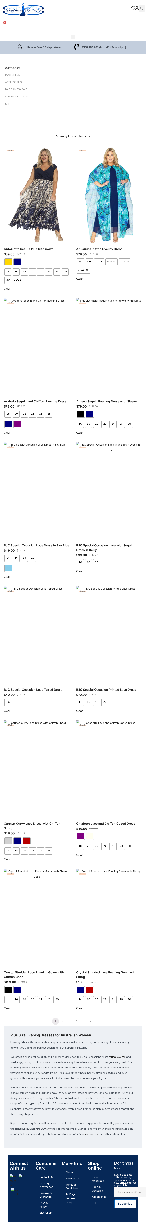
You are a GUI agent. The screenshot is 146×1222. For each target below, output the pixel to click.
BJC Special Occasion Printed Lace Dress (106, 689)
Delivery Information (46, 1185)
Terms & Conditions (72, 1186)
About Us (71, 1172)
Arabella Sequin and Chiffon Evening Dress (35, 401)
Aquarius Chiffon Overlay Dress (99, 249)
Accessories (13, 82)
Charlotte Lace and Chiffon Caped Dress (105, 823)
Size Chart (46, 1213)
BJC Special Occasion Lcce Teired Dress (33, 689)
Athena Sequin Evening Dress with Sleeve (106, 401)
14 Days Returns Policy (70, 1198)
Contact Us (46, 1177)
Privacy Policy (44, 1205)
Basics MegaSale (16, 89)
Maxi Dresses (13, 75)
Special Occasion (16, 96)
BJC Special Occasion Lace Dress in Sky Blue (36, 545)
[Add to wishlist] (65, 150)
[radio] (8, 262)
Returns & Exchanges (46, 1195)
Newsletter (72, 1178)
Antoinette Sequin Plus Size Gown (28, 249)
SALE (8, 104)
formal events (117, 1057)
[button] (73, 37)
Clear (7, 289)
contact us (91, 1134)
